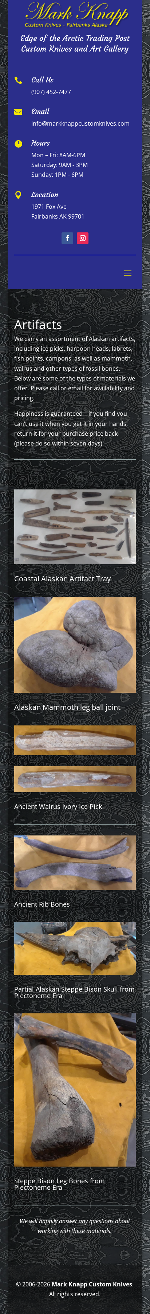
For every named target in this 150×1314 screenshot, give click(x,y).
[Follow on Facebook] (67, 238)
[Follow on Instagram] (82, 238)
